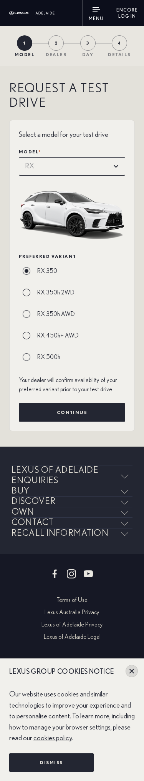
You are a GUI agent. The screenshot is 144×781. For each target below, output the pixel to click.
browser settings (88, 727)
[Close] (132, 671)
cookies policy (52, 738)
